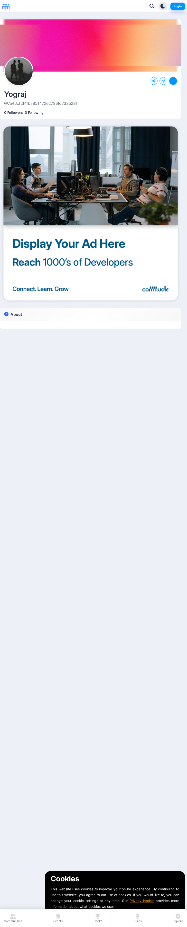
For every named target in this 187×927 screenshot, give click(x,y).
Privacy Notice (142, 901)
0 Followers (13, 112)
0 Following (34, 112)
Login (178, 6)
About (16, 314)
